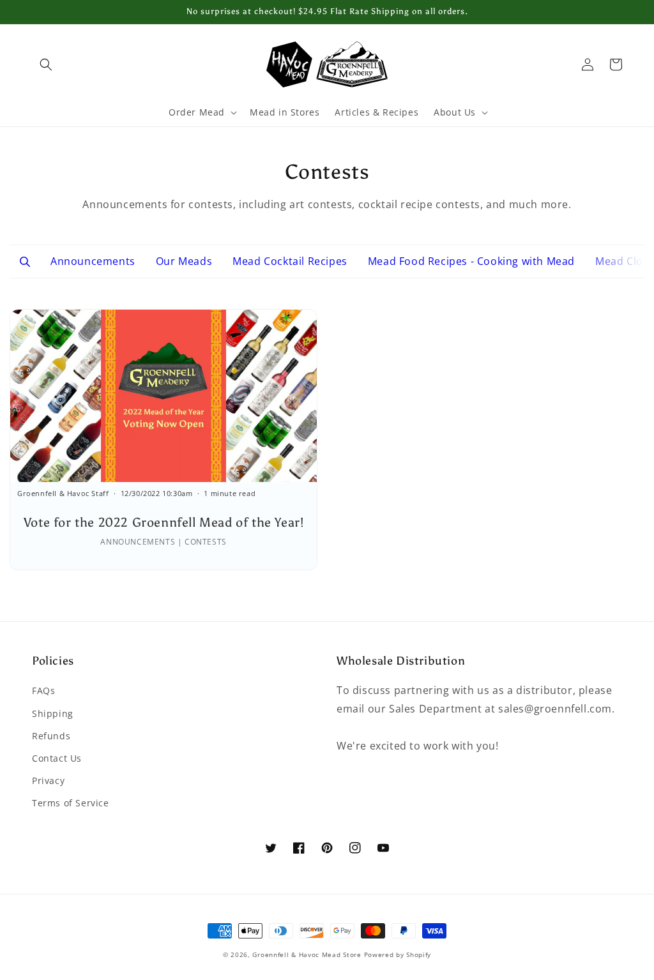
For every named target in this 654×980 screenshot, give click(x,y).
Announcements (92, 261)
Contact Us (57, 758)
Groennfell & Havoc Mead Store (306, 954)
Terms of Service (70, 803)
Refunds (51, 736)
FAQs (43, 690)
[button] (46, 64)
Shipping (52, 713)
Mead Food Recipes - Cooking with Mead (471, 261)
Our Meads (184, 261)
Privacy (48, 780)
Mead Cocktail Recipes (289, 261)
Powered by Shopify (398, 954)
